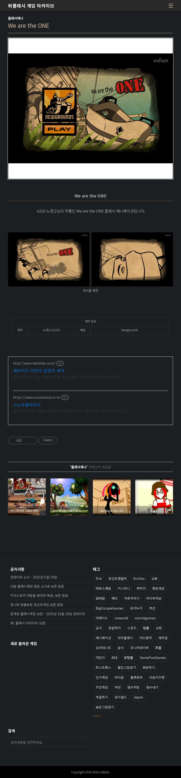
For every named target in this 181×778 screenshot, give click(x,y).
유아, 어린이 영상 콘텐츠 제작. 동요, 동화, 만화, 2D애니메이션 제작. (66, 376)
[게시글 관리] (32, 440)
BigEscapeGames (109, 608)
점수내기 (152, 687)
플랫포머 (136, 677)
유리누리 (136, 608)
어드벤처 (146, 637)
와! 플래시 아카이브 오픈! (28, 623)
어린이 (100, 657)
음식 (121, 647)
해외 (114, 598)
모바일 (100, 598)
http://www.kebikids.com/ (34, 363)
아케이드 (102, 618)
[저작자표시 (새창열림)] (59, 440)
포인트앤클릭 (117, 578)
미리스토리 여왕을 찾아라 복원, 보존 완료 (39, 595)
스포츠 (131, 628)
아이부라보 (153, 598)
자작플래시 (125, 637)
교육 (154, 578)
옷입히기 (114, 628)
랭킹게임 (158, 588)
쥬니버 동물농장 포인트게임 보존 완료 (36, 604)
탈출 (146, 628)
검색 (83, 742)
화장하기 (149, 667)
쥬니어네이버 (139, 647)
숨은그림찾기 (105, 707)
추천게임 (102, 687)
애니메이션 (103, 637)
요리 (99, 628)
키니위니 (124, 588)
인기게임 (102, 677)
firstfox (139, 578)
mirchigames (145, 618)
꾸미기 (141, 588)
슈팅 (159, 628)
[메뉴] (171, 5)
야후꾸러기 (132, 598)
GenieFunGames (153, 657)
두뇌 (99, 578)
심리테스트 (103, 647)
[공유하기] (26, 440)
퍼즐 (158, 647)
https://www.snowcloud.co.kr (36, 397)
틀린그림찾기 (127, 667)
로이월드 (121, 697)
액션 (152, 608)
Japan (138, 697)
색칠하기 (102, 697)
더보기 (97, 716)
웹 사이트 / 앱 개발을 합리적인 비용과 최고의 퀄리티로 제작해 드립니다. (70, 410)
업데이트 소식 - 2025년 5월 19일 (33, 577)
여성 (118, 687)
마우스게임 (103, 588)
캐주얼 (163, 637)
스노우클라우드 (27, 404)
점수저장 (133, 687)
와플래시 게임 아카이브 (31, 5)
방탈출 (128, 657)
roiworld (121, 618)
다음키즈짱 (157, 677)
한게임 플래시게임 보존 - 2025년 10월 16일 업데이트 (47, 613)
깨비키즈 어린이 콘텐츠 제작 (39, 370)
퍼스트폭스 (103, 667)
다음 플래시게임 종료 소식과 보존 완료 (37, 586)
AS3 (114, 657)
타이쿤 (119, 677)
